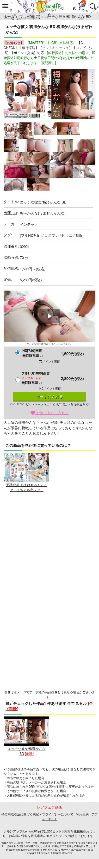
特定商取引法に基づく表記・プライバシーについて (37, 814)
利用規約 (82, 814)
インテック (29, 224)
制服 (79, 235)
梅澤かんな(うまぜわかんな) (43, 212)
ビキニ (67, 235)
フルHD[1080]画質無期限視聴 (35, 378)
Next (89, 94)
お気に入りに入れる (52, 412)
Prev (10, 94)
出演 (10, 212)
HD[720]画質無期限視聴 (32, 353)
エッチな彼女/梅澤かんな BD (27, 751)
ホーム (9, 16)
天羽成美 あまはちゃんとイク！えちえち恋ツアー (26, 487)
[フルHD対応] (29, 16)
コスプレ (51, 235)
